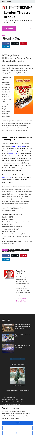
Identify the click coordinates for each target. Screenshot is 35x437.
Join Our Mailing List (17, 364)
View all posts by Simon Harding (21, 300)
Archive (4, 35)
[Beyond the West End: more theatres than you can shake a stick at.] (8, 325)
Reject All (17, 433)
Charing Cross (12, 153)
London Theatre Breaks (17, 14)
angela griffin (24, 249)
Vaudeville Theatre (9, 251)
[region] (17, 421)
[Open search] (30, 28)
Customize (17, 428)
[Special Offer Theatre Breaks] (8, 335)
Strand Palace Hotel (18, 146)
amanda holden (13, 249)
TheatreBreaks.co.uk (8, 397)
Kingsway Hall (6, 177)
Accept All (17, 423)
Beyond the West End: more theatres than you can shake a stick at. (23, 326)
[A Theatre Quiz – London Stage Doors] (8, 345)
